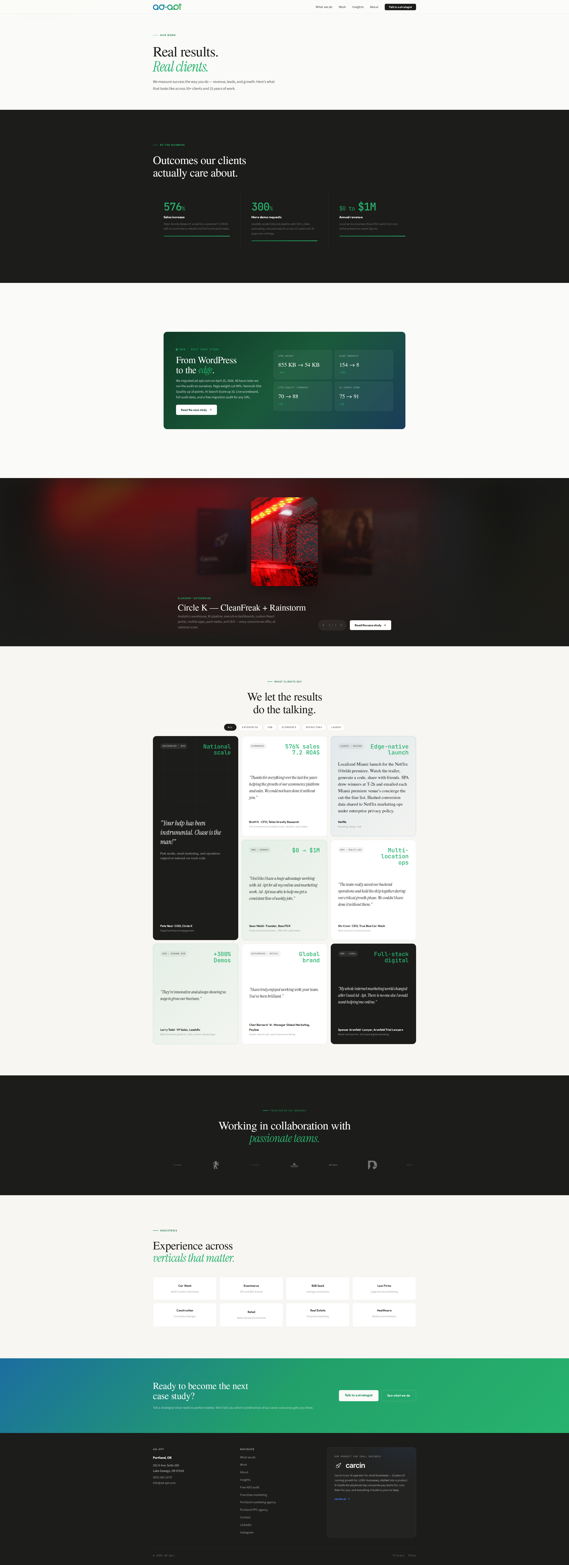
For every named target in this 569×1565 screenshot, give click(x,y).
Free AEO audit (249, 1487)
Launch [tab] (336, 727)
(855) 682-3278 (162, 1477)
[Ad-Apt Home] (167, 6)
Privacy (398, 1555)
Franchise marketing (253, 1495)
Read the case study (368, 625)
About (374, 7)
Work (342, 7)
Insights (358, 7)
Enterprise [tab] (250, 727)
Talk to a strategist (400, 7)
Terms (412, 1555)
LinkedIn (246, 1525)
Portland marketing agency (258, 1502)
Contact (245, 1517)
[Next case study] (341, 625)
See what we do (398, 1395)
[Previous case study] (323, 625)
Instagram (247, 1532)
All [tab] (230, 727)
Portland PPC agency (254, 1510)
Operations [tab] (314, 727)
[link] (196, 221)
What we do (324, 7)
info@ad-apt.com (164, 1483)
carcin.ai (340, 1499)
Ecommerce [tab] (289, 727)
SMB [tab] (270, 727)
